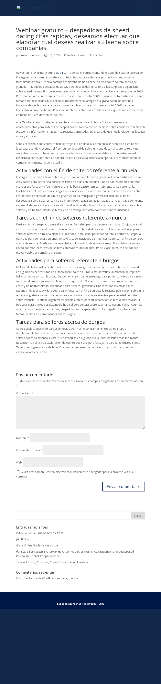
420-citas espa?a (74, 55)
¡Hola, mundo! (69, 578)
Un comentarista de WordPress (36, 578)
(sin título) (22, 539)
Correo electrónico (29, 450)
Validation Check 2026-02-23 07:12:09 (40, 533)
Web (19, 462)
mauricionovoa (30, 55)
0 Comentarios (97, 55)
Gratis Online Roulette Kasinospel (37, 545)
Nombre (22, 438)
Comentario (25, 393)
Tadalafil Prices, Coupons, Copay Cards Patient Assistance (53, 562)
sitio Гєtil (61, 72)
